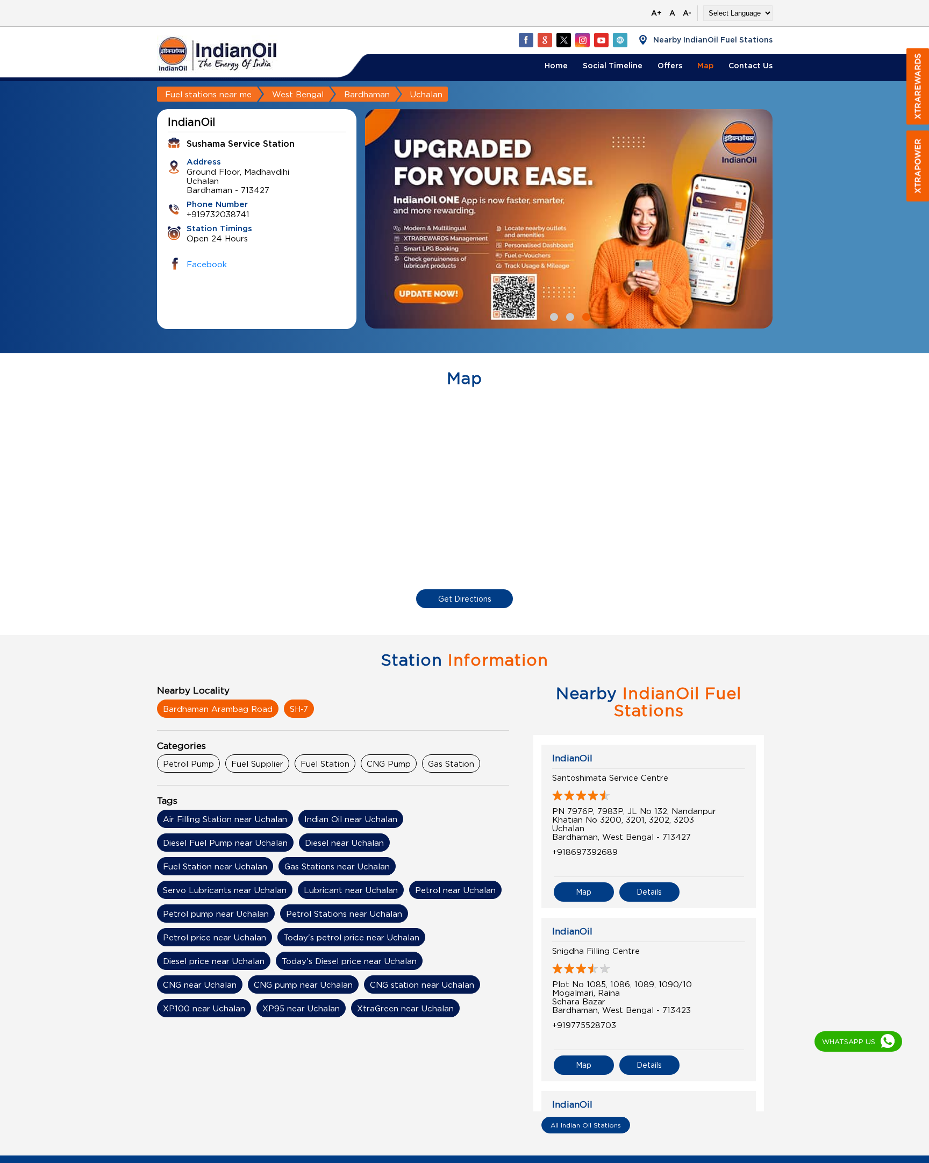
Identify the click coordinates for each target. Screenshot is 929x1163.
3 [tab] (585, 315)
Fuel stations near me (208, 94)
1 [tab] (552, 315)
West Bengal (298, 94)
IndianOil (572, 758)
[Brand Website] (620, 39)
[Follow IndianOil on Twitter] (563, 39)
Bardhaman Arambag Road (218, 708)
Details (649, 892)
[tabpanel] (569, 219)
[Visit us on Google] (545, 39)
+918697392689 (585, 851)
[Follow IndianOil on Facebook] (526, 39)
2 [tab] (568, 315)
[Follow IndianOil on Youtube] (601, 39)
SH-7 (299, 708)
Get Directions (464, 599)
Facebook (207, 264)
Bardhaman (367, 94)
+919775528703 (584, 1025)
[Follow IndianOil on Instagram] (582, 39)
